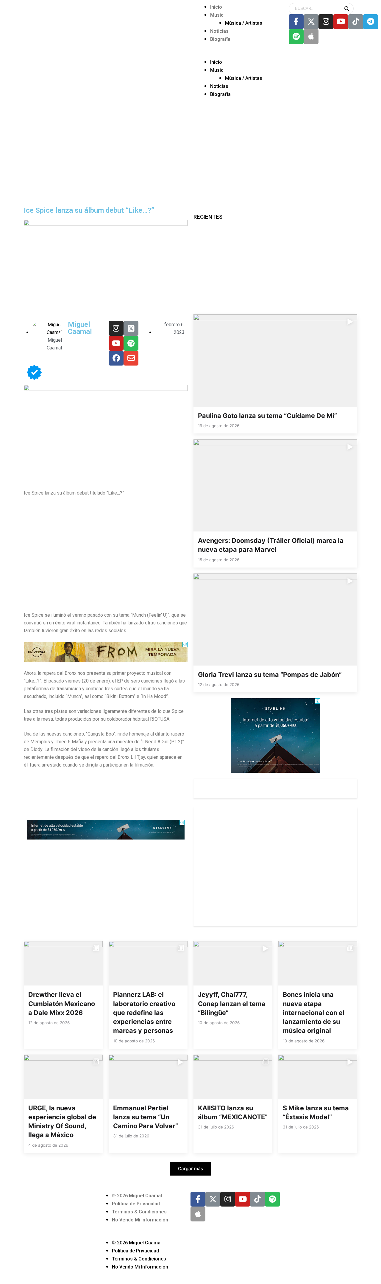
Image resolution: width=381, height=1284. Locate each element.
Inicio (216, 7)
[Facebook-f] (296, 21)
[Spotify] (296, 36)
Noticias (219, 31)
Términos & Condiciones (139, 1212)
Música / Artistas (243, 23)
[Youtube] (340, 21)
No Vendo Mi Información (140, 1220)
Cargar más (190, 1168)
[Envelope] (131, 358)
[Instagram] (325, 21)
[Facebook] (116, 358)
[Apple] (311, 36)
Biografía (220, 39)
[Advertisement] (190, 159)
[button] (238, 54)
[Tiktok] (355, 21)
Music (217, 15)
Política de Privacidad (136, 1204)
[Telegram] (370, 21)
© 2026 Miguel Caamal (137, 1195)
